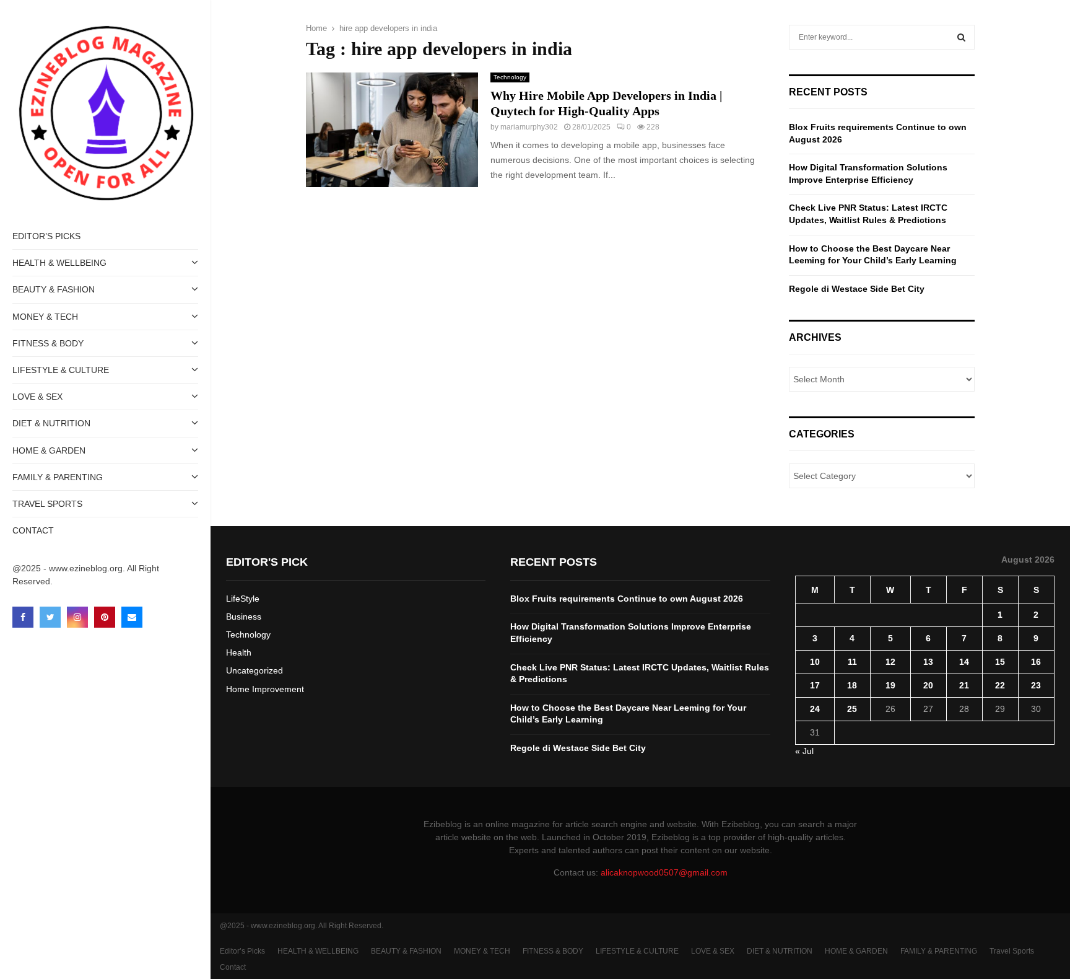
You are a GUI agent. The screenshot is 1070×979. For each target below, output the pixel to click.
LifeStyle (242, 599)
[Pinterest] (104, 617)
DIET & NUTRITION (51, 423)
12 (890, 662)
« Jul (804, 751)
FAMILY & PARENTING (57, 477)
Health (238, 652)
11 (852, 662)
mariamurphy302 (529, 127)
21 (964, 685)
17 (815, 685)
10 (815, 662)
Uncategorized (254, 670)
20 (928, 685)
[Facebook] (22, 617)
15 (1000, 662)
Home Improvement (265, 689)
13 (928, 662)
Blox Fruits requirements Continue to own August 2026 (626, 599)
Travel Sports (47, 504)
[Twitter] (50, 617)
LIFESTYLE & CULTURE (60, 370)
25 (852, 709)
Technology (510, 77)
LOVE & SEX (37, 397)
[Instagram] (77, 617)
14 (964, 662)
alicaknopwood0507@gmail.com (664, 872)
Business (243, 616)
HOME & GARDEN (48, 450)
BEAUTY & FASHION (53, 289)
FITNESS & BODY (48, 343)
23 (1036, 685)
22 (1000, 685)
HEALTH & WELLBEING (59, 263)
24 (815, 709)
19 (890, 685)
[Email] (131, 617)
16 (1036, 662)
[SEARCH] (961, 37)
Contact (33, 530)
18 (852, 685)
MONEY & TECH (45, 317)
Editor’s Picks (46, 236)
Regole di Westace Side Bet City (856, 289)
